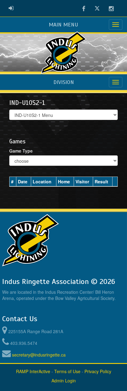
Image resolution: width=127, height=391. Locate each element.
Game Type (21, 151)
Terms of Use (67, 371)
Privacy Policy (97, 371)
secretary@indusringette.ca (39, 355)
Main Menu (63, 24)
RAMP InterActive (33, 371)
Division (63, 82)
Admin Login (63, 380)
